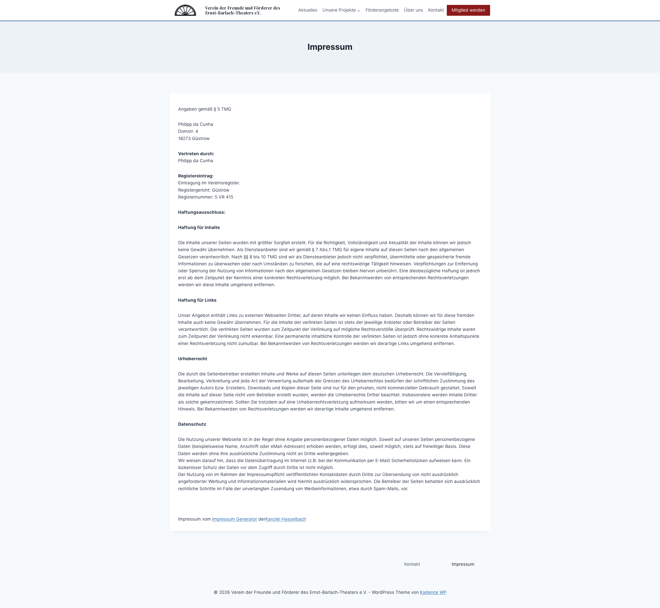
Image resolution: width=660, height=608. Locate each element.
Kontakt (436, 10)
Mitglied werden (468, 10)
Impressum (463, 564)
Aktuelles (307, 10)
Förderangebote (382, 10)
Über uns (413, 10)
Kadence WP (433, 592)
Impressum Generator (234, 519)
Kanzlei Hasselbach (285, 519)
